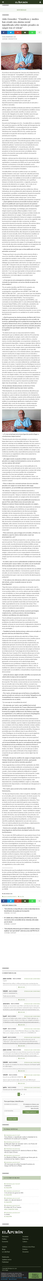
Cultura (25, 1241)
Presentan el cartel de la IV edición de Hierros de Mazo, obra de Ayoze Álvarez (20, 1151)
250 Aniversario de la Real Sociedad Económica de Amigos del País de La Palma (19, 1165)
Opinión (4, 1247)
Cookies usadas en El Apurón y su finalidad (11, 1277)
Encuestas (26, 1252)
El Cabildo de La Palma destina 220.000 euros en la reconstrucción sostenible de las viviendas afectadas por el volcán (21, 920)
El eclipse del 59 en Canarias (12, 1207)
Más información (13, 1279)
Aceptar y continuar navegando (35, 1275)
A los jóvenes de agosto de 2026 (13, 1193)
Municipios (5, 1236)
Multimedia (5, 1257)
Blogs (3, 1249)
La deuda (7, 1214)
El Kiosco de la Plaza (29, 1247)
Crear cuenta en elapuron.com (30, 1112)
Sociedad (21, 10)
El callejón (8, 1187)
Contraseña (8, 1111)
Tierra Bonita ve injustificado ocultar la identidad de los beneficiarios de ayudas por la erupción (20, 1137)
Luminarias (7, 1185)
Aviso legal (5, 1270)
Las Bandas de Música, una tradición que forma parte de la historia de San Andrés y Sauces (20, 1158)
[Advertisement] (21, 951)
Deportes (25, 1239)
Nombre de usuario (11, 1104)
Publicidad (5, 1262)
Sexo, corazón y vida (11, 1209)
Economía (5, 1241)
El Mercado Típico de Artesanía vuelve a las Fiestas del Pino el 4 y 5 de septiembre (20, 1144)
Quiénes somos (6, 1259)
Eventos (25, 1249)
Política (4, 1239)
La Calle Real (6, 1252)
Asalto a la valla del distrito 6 (13, 1200)
